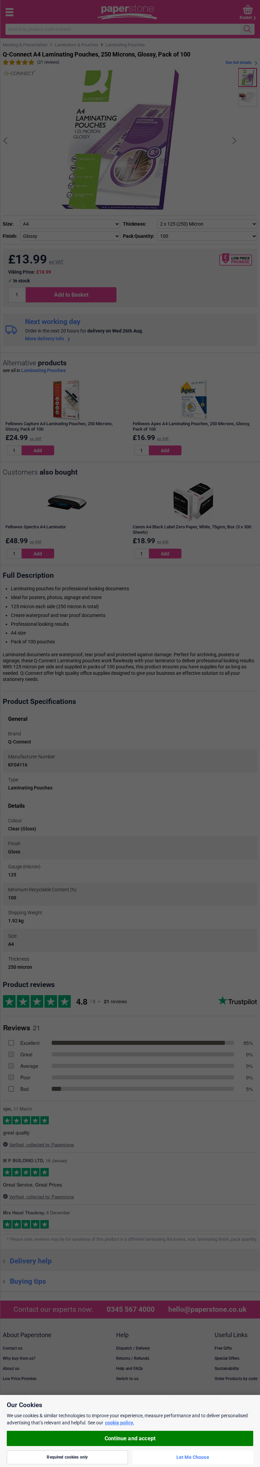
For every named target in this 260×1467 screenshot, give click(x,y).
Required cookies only (67, 1457)
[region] (130, 1431)
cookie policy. (119, 1422)
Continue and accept (130, 1438)
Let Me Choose (192, 1457)
